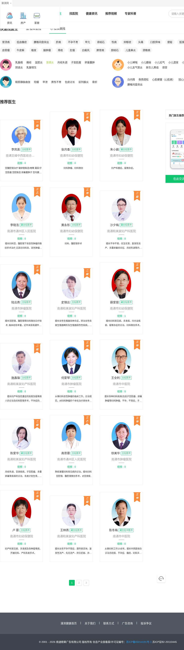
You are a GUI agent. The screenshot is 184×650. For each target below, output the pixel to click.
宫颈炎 (50, 62)
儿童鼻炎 (131, 50)
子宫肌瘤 (76, 62)
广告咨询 (127, 623)
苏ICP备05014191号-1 (139, 641)
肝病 (58, 42)
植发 (33, 50)
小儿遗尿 (173, 62)
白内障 (131, 79)
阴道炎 (19, 67)
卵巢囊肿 (90, 62)
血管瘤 (6, 50)
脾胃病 (100, 50)
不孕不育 (73, 42)
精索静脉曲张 (22, 82)
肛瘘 (72, 50)
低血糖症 (22, 42)
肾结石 (101, 42)
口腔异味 (155, 42)
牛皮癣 (20, 50)
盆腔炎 (39, 62)
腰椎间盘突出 (41, 42)
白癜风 (85, 50)
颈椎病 (146, 50)
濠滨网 (5, 3)
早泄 (45, 82)
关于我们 (90, 623)
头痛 (140, 42)
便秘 (169, 42)
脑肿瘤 (47, 50)
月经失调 (62, 62)
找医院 (73, 13)
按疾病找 (59, 28)
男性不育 (56, 82)
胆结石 (115, 50)
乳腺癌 (19, 62)
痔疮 (60, 50)
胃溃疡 (6, 42)
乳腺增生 (31, 67)
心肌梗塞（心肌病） (163, 79)
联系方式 (108, 623)
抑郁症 (127, 42)
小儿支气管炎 (134, 67)
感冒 (164, 67)
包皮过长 (70, 82)
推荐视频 (111, 13)
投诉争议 (146, 623)
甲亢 (87, 42)
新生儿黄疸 (152, 67)
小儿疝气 (160, 62)
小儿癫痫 (146, 62)
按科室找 (35, 28)
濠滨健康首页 (69, 623)
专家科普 (130, 13)
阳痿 (36, 82)
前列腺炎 (84, 82)
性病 (114, 42)
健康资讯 (91, 13)
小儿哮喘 (132, 62)
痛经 (28, 62)
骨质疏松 (144, 79)
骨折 (94, 82)
